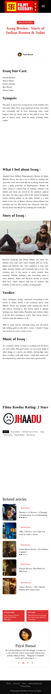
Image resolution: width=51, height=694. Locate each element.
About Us (16, 683)
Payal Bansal (28, 54)
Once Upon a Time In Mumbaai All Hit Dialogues (11, 617)
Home (9, 683)
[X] (32, 662)
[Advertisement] (25, 143)
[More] (39, 41)
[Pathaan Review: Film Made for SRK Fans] (9, 567)
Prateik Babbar (20, 435)
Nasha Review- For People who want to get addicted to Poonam (37, 617)
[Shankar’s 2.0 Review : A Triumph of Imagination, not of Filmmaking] (9, 512)
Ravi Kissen (31, 435)
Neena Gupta (8, 435)
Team (24, 683)
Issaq (42, 432)
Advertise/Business (35, 683)
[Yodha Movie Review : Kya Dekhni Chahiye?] (9, 549)
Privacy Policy (25, 686)
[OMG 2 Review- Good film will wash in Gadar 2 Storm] (9, 530)
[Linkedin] (23, 662)
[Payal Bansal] (20, 55)
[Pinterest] (28, 662)
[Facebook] (19, 662)
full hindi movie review (30, 432)
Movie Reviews (25, 22)
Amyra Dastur (15, 432)
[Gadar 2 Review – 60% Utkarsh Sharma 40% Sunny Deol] (9, 586)
